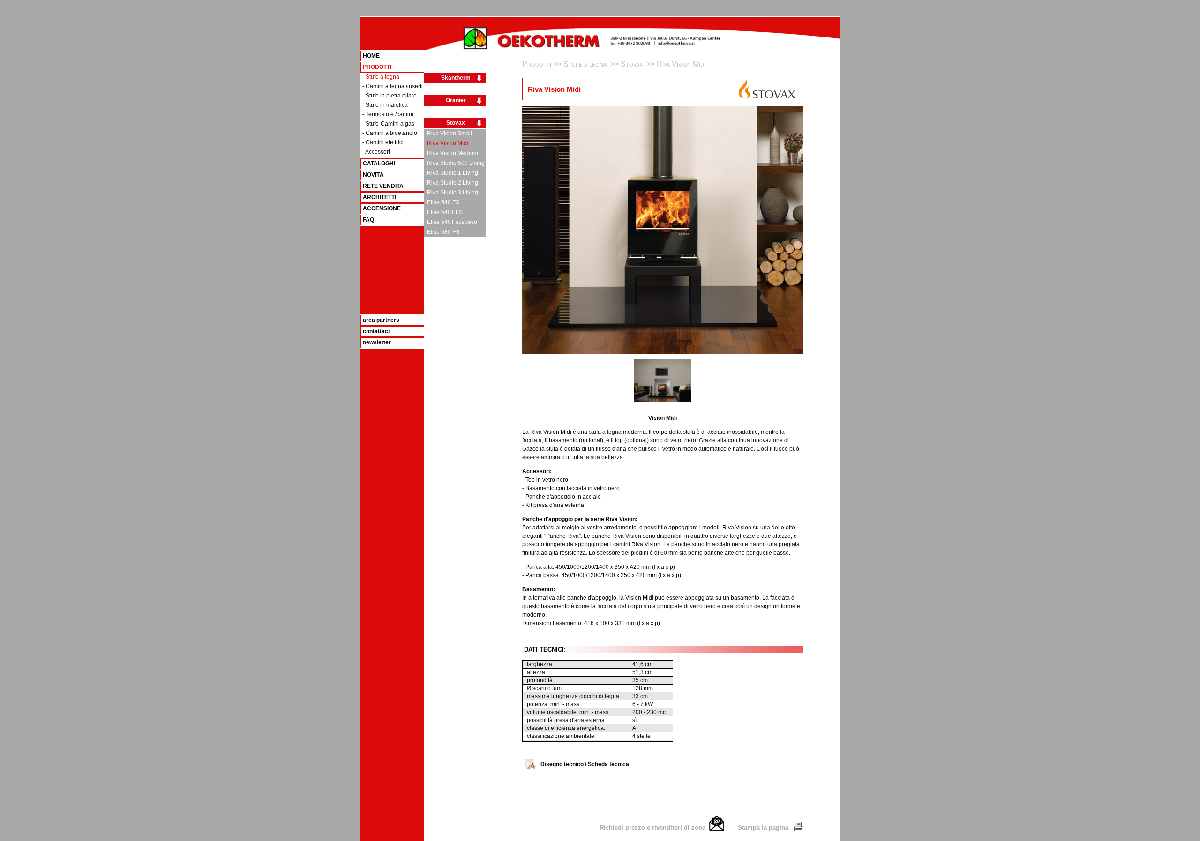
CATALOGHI (379, 163)
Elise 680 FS (441, 232)
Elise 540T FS (443, 212)
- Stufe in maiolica (385, 105)
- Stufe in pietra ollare (389, 95)
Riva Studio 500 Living (454, 163)
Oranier (456, 100)
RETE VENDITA (383, 186)
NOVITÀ (373, 174)
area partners (381, 320)
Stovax (455, 123)
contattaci (376, 331)
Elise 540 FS (441, 202)
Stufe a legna (585, 64)
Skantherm (456, 78)
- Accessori (376, 152)
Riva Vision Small (448, 133)
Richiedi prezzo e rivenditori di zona (654, 827)
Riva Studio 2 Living (451, 182)
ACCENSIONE (382, 208)
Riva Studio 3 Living (451, 192)
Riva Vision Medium (451, 153)
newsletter (377, 342)
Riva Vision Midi (446, 143)
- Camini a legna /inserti (392, 86)
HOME (371, 55)
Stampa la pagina (764, 827)
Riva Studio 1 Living (451, 173)
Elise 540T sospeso (450, 222)
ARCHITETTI (379, 197)
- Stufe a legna (380, 77)
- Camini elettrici (383, 142)
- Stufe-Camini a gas (388, 123)
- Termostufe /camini (387, 114)
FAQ (368, 219)
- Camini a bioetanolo (389, 133)
